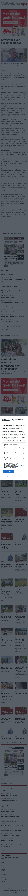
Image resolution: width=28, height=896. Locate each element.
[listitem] (14, 445)
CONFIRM (8, 471)
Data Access (14, 476)
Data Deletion (6, 476)
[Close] (25, 419)
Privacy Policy (22, 476)
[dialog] (14, 448)
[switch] (22, 448)
